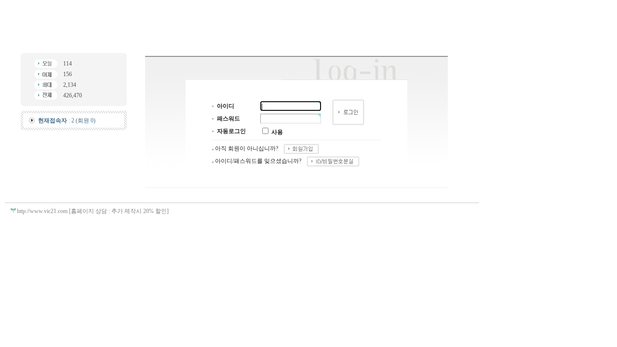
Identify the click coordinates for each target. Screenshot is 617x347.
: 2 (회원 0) (66, 120)
